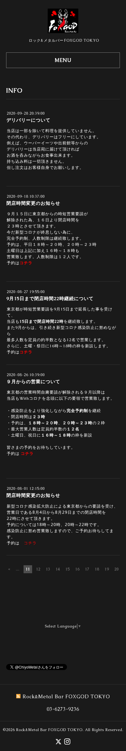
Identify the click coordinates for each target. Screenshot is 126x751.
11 (28, 569)
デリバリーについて (28, 120)
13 (48, 569)
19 (107, 569)
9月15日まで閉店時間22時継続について (50, 298)
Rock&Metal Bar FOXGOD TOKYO (49, 729)
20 (116, 569)
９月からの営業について (33, 381)
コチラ (26, 262)
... (18, 569)
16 (77, 569)
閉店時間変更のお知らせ (33, 203)
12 (38, 569)
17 (87, 569)
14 (58, 569)
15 (67, 569)
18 (97, 569)
